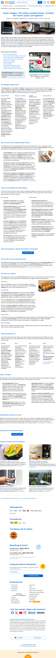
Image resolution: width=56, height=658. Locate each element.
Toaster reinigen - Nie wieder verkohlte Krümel (18, 8)
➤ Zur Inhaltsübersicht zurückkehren (27, 180)
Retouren (13, 597)
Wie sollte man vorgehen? (9, 60)
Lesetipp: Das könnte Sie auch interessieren (13, 68)
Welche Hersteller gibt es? (9, 62)
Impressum (32, 585)
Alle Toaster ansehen (28, 252)
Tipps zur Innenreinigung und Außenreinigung (13, 57)
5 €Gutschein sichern (33, 575)
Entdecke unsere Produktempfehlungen (12, 67)
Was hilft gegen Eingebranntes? (10, 54)
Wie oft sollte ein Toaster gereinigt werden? (13, 59)
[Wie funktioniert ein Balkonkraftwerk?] (42, 477)
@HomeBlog (4, 8)
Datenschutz (32, 588)
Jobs (34, 601)
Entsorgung (32, 600)
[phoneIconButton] (38, 547)
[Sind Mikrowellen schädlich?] (13, 477)
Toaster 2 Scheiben (22, 214)
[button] (44, 2)
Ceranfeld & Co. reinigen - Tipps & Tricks (9, 461)
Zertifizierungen (33, 596)
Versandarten (14, 588)
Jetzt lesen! (20, 465)
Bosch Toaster (24, 352)
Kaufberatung (14, 599)
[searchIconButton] (40, 2)
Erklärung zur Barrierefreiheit (36, 592)
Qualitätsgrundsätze (34, 594)
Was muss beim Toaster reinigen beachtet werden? (14, 56)
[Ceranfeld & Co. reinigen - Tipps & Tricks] (13, 452)
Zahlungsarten (14, 587)
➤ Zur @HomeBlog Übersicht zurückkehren (9, 498)
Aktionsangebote (15, 601)
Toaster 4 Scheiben (11, 215)
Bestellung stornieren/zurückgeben (18, 594)
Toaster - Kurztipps (7, 63)
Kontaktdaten (32, 598)
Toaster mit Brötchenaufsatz (12, 43)
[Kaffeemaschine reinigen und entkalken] (42, 452)
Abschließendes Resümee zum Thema (11, 65)
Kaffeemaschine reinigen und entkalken (38, 461)
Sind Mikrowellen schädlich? (6, 486)
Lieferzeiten (14, 590)
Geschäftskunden (15, 603)
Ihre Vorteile (14, 585)
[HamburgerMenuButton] (2, 2)
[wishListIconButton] (48, 2)
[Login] (44, 2)
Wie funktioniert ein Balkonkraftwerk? (38, 486)
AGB (30, 587)
